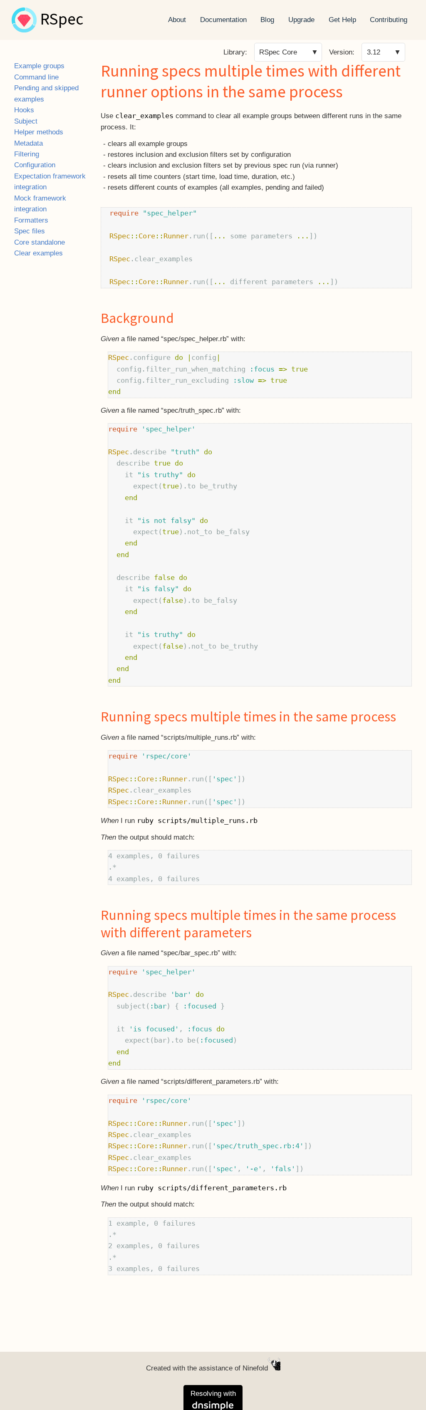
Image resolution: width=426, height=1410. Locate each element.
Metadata (28, 143)
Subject (25, 121)
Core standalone (39, 242)
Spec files (29, 231)
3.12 (373, 52)
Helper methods (38, 132)
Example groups (39, 66)
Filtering (26, 154)
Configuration (34, 165)
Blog (267, 20)
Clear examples (38, 253)
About (177, 20)
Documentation (223, 20)
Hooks (24, 110)
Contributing (388, 20)
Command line (36, 77)
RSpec (61, 20)
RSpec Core (278, 52)
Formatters (31, 220)
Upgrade (301, 20)
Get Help (342, 20)
